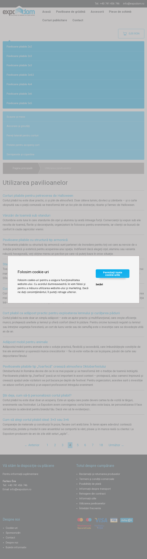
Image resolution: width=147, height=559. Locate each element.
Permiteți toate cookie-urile (112, 273)
